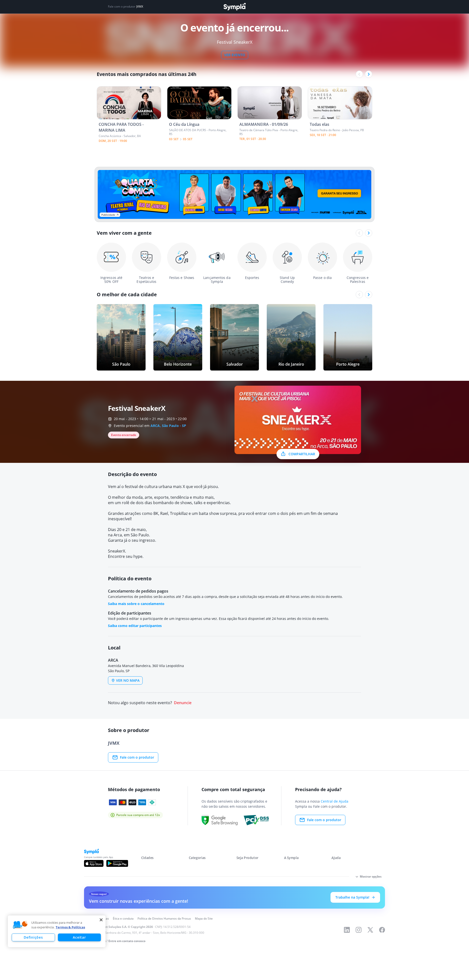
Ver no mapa (127, 680)
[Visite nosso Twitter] (370, 930)
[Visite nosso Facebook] (382, 930)
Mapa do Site (204, 918)
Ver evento (234, 55)
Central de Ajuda (334, 801)
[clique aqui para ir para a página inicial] (234, 6)
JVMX (139, 6)
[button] (20, 925)
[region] (57, 931)
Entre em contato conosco (126, 941)
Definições (33, 937)
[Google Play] (117, 863)
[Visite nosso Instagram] (359, 930)
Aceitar (79, 937)
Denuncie (183, 702)
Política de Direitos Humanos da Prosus (164, 918)
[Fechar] (101, 919)
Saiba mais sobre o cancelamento (136, 603)
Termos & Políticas (70, 927)
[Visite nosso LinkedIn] (347, 930)
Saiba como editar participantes (135, 625)
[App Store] (94, 863)
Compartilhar (301, 454)
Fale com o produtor (137, 757)
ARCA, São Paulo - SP (168, 425)
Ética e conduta (123, 918)
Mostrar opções (371, 876)
